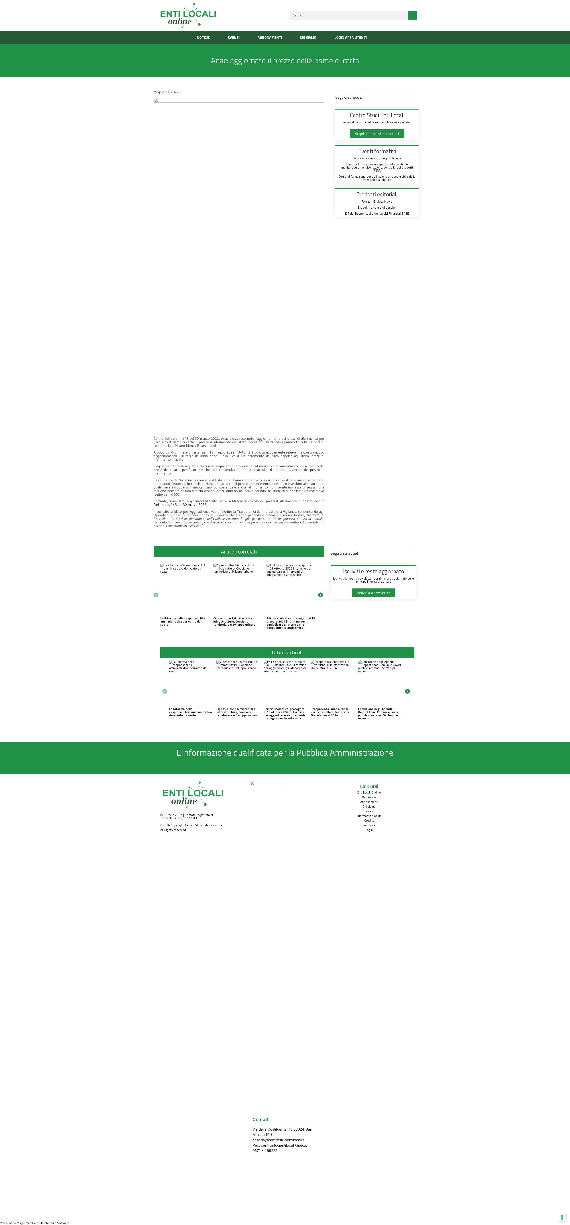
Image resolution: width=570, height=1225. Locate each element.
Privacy (369, 811)
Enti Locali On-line (369, 792)
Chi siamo (369, 806)
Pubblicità (369, 825)
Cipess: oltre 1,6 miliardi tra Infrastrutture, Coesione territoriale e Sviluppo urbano (234, 621)
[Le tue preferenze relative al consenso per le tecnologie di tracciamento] (562, 1217)
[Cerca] (412, 15)
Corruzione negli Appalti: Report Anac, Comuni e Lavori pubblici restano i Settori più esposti (378, 713)
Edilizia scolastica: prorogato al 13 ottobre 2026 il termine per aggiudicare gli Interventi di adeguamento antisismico (291, 623)
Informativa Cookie (369, 816)
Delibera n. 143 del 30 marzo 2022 (180, 504)
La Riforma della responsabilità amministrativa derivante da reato (182, 621)
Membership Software (54, 1223)
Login (369, 830)
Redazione (369, 797)
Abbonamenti (369, 802)
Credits (369, 820)
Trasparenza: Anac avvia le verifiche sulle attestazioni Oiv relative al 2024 (330, 711)
